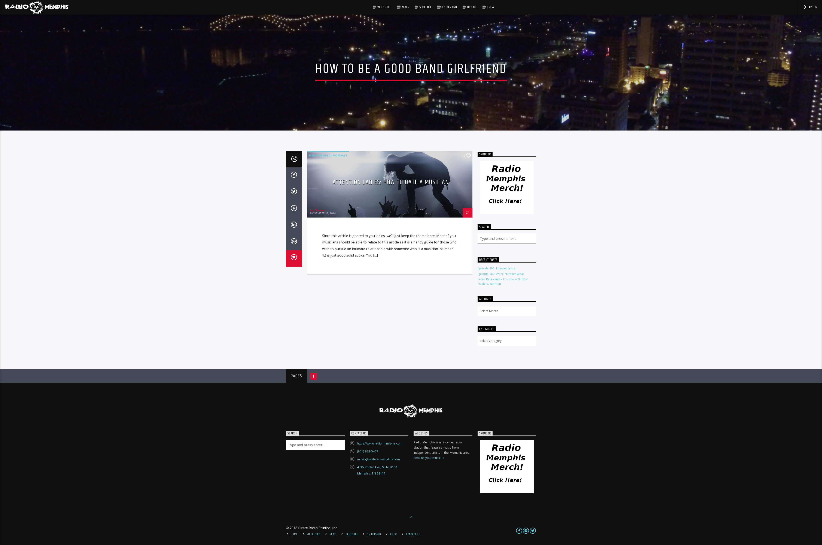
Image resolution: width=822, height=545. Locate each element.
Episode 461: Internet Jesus (496, 268)
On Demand (449, 7)
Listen (812, 7)
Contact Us (413, 534)
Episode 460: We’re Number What (501, 274)
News (405, 7)
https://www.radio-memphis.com (379, 443)
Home (294, 534)
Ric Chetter (317, 210)
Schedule (425, 7)
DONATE (472, 7)
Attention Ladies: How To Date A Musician (391, 182)
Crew (490, 7)
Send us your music (427, 458)
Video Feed (384, 7)
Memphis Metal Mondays (328, 155)
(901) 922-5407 (367, 451)
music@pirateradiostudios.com (378, 459)
